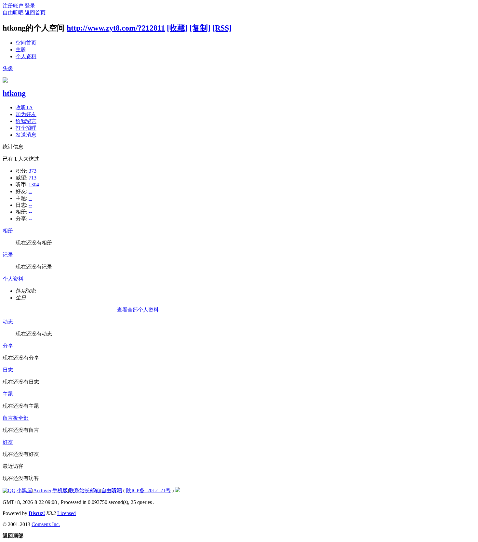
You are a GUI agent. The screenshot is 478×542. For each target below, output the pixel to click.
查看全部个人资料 (138, 309)
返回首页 (35, 12)
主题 (21, 49)
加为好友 (26, 114)
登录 (30, 5)
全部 (23, 418)
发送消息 (26, 135)
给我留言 (26, 121)
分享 (8, 346)
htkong (14, 93)
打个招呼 (26, 128)
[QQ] (9, 490)
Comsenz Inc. (46, 524)
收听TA (24, 107)
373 (32, 171)
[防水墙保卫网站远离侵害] (177, 490)
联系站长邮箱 (84, 490)
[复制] (200, 28)
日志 (8, 370)
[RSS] (222, 28)
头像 (8, 68)
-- (30, 191)
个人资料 (26, 56)
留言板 (10, 418)
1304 (34, 184)
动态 (8, 321)
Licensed (66, 513)
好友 (8, 442)
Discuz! (37, 513)
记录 (8, 255)
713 (32, 177)
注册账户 (13, 5)
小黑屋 (24, 490)
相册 (8, 230)
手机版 (60, 490)
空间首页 (26, 43)
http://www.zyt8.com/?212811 (116, 28)
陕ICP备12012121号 (148, 490)
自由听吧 (13, 12)
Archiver (42, 490)
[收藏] (177, 28)
